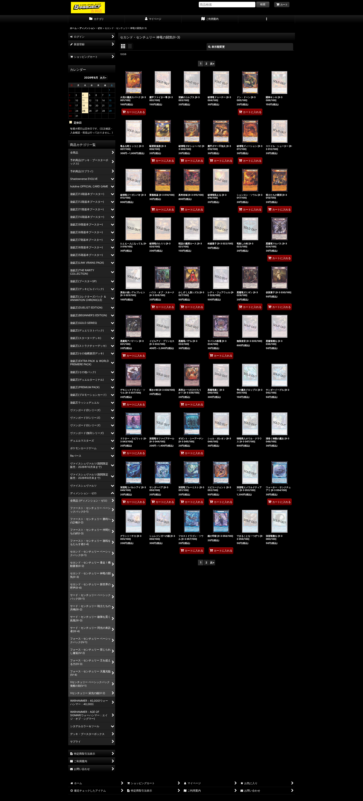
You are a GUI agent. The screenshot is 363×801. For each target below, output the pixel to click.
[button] (266, 19)
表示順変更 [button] (218, 46)
